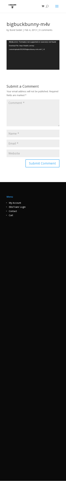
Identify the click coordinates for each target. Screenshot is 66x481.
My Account (15, 202)
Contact (13, 211)
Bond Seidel (16, 29)
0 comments (45, 29)
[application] (33, 55)
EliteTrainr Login (17, 206)
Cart (11, 215)
